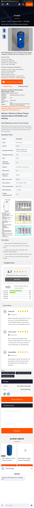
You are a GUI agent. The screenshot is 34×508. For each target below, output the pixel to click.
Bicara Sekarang (17, 399)
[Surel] (8, 394)
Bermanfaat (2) (13, 314)
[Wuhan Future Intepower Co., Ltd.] (8, 4)
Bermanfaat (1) (13, 355)
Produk (9, 21)
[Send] (31, 505)
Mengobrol (30, 4)
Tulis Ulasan (17, 279)
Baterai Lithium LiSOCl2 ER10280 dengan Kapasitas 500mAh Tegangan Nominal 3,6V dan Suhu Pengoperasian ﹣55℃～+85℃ (25, 459)
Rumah (3, 21)
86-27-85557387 (28, 1)
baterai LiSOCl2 (17, 21)
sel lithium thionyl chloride (23, 373)
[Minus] (32, 469)
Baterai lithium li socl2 (8, 373)
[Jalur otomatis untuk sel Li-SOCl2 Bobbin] (20, 39)
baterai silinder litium (7, 376)
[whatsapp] (4, 394)
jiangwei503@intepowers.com (10, 1)
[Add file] (2, 505)
